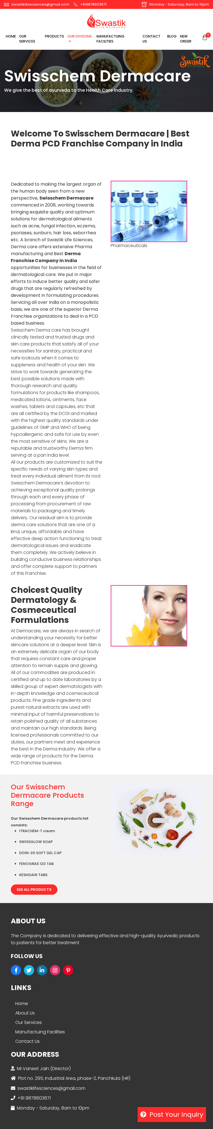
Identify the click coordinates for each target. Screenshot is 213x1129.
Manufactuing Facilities (40, 1032)
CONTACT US (151, 39)
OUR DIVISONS (79, 36)
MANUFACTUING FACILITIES (111, 39)
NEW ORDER (185, 39)
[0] (205, 37)
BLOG (172, 36)
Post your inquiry (175, 1114)
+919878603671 (92, 4)
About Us (25, 1013)
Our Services (28, 1022)
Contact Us (27, 1041)
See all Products (34, 889)
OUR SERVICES (27, 39)
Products (54, 36)
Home (11, 36)
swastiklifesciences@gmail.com (40, 4)
